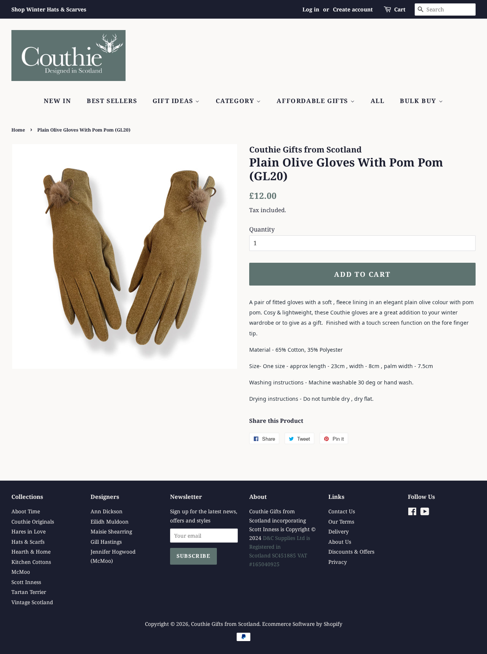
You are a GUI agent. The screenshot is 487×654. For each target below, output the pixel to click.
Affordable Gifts (313, 101)
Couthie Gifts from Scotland (225, 623)
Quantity (262, 229)
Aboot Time (25, 511)
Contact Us (341, 511)
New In (58, 101)
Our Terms (341, 521)
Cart (400, 9)
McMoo (20, 571)
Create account (353, 9)
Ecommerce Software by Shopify (302, 623)
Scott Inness (26, 582)
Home (18, 130)
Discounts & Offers (351, 551)
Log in (310, 9)
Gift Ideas (174, 101)
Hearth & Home (31, 551)
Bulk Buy (419, 101)
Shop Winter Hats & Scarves (48, 9)
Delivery (338, 531)
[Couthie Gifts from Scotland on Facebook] (412, 512)
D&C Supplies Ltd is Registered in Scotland (279, 546)
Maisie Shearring (111, 531)
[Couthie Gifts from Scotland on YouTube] (424, 512)
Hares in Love (28, 531)
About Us (339, 541)
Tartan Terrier (28, 591)
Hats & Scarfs (28, 541)
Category (236, 101)
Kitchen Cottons (31, 561)
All (378, 101)
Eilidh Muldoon (110, 521)
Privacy (337, 561)
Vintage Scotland (32, 602)
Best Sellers (112, 101)
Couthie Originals (32, 521)
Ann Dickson (107, 511)
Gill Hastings (106, 541)
